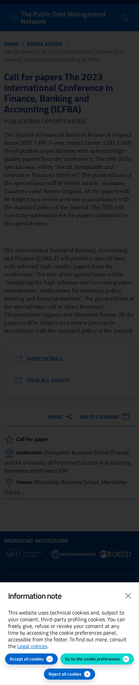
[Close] (128, 595)
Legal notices (32, 646)
